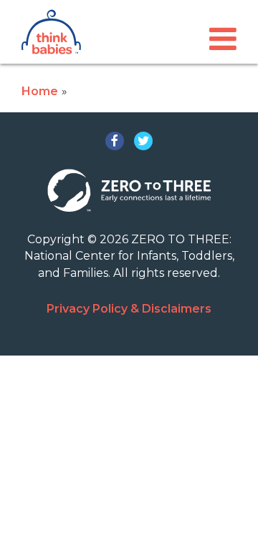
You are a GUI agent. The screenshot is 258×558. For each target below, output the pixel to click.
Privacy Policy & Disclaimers (129, 308)
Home (40, 91)
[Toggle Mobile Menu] (222, 38)
